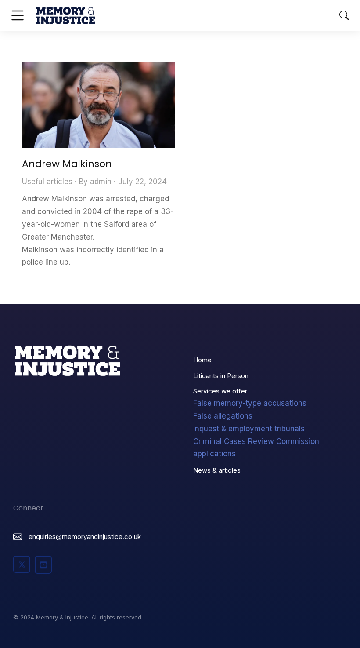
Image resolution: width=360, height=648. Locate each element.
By (95, 181)
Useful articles (47, 181)
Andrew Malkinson (67, 164)
